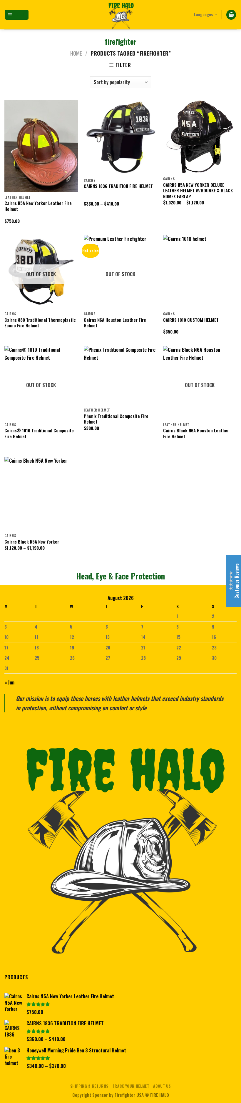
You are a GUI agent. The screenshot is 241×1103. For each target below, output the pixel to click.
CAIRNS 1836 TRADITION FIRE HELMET (118, 186)
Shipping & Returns (89, 1086)
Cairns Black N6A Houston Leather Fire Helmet (196, 433)
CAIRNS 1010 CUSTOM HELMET (191, 320)
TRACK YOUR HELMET (131, 1086)
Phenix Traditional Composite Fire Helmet (116, 419)
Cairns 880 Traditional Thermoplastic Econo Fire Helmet (40, 323)
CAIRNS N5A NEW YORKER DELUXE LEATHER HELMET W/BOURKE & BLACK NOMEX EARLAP (198, 190)
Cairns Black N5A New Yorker (31, 541)
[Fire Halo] (120, 14)
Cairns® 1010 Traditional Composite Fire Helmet (39, 433)
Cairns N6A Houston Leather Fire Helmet (115, 323)
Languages (203, 14)
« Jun (9, 682)
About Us (162, 1086)
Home (76, 53)
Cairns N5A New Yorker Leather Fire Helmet (38, 206)
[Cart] (231, 15)
